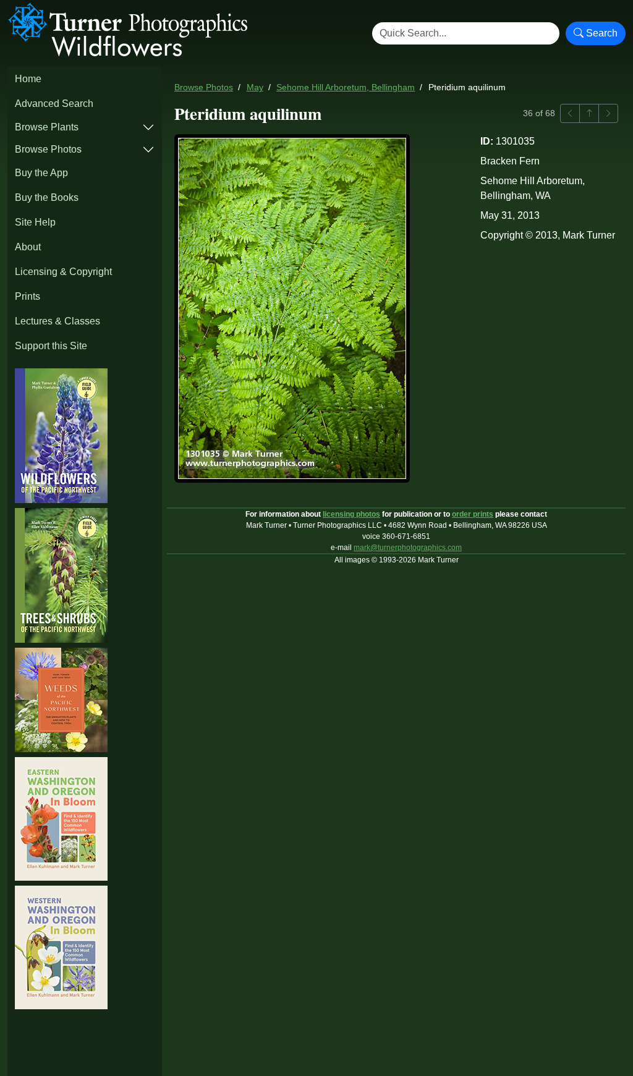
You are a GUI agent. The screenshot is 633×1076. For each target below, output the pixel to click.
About (28, 247)
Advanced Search (54, 103)
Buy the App (41, 172)
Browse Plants (47, 127)
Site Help (35, 222)
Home (28, 79)
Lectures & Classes (57, 321)
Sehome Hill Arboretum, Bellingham (345, 87)
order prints (472, 514)
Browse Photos (48, 149)
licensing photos (351, 514)
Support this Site (51, 346)
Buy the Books (47, 197)
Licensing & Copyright (63, 271)
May (255, 87)
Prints (27, 296)
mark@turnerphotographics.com (408, 547)
